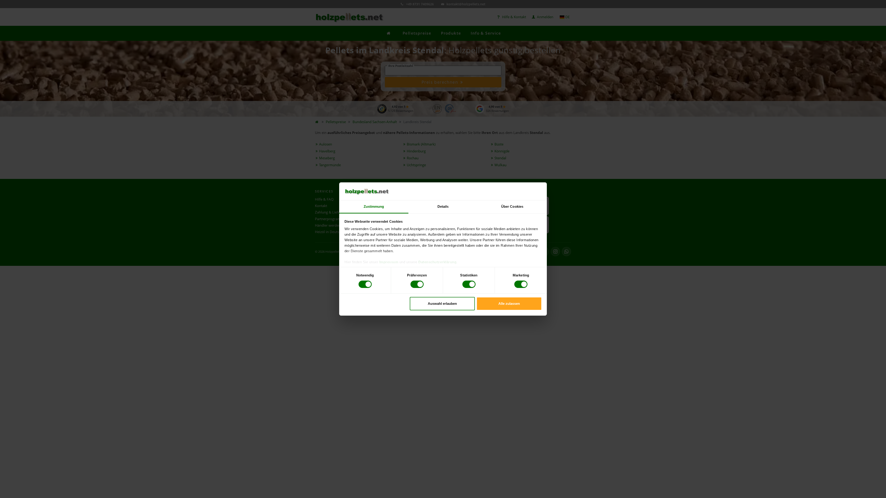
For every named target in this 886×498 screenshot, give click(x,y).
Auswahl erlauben (442, 303)
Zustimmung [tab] (374, 206)
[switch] (417, 284)
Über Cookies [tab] (512, 206)
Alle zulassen (509, 303)
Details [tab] (443, 206)
